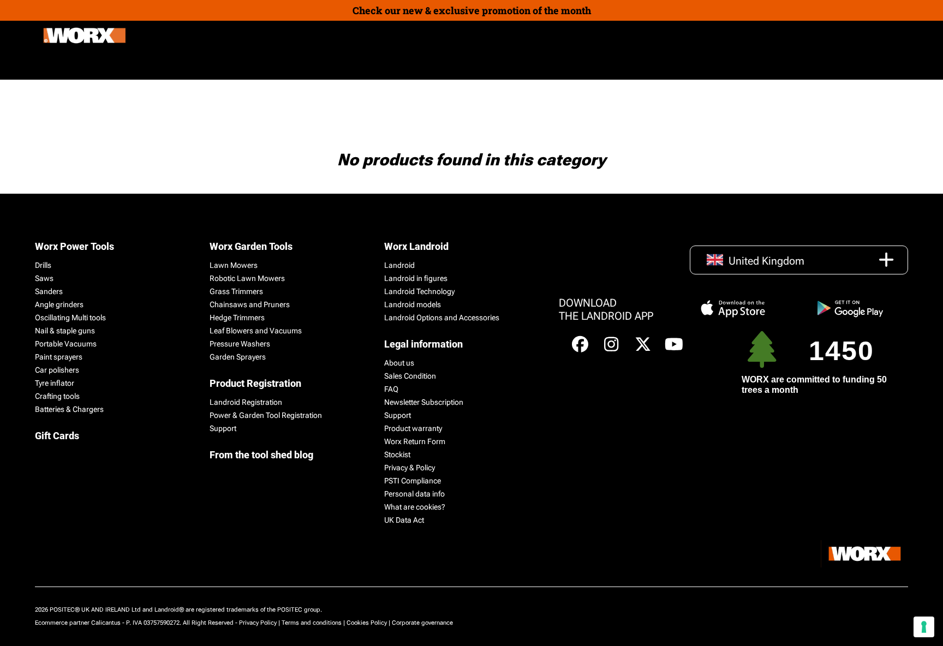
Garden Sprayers (238, 356)
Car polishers (57, 370)
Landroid (399, 265)
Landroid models (412, 304)
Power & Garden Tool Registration (266, 415)
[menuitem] (257, 65)
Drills (43, 265)
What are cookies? (414, 507)
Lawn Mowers (234, 265)
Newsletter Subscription (423, 402)
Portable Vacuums (66, 343)
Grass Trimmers (236, 291)
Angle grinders (59, 304)
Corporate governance (422, 622)
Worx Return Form (414, 441)
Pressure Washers (240, 343)
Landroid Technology (419, 291)
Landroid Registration (246, 402)
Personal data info (414, 493)
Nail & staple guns (65, 330)
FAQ (391, 389)
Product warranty (413, 428)
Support (223, 428)
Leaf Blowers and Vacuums (256, 330)
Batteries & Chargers (69, 409)
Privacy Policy (258, 622)
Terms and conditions (312, 622)
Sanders (49, 291)
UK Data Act (404, 520)
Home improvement (182, 64)
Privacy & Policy (409, 467)
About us (399, 362)
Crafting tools (57, 396)
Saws (44, 278)
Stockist (397, 454)
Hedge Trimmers (237, 317)
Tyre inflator (54, 383)
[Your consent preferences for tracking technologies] (924, 627)
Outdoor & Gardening (85, 64)
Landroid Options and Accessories (441, 317)
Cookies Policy (367, 622)
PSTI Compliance (412, 480)
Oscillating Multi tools (70, 317)
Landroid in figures (415, 278)
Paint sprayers (58, 356)
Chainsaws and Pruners (250, 304)
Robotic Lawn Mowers (247, 278)
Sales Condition (410, 376)
